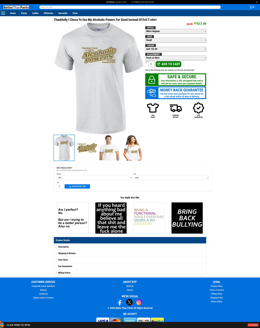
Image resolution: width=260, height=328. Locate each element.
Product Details (63, 240)
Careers (130, 290)
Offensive (48, 13)
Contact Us (43, 294)
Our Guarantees (65, 266)
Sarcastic (62, 13)
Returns (43, 290)
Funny (24, 13)
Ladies (35, 13)
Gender (58, 174)
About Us (130, 286)
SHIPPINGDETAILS (175, 116)
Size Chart (63, 259)
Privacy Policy (216, 286)
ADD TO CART (170, 64)
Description (63, 246)
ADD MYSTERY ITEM (79, 186)
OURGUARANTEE (198, 116)
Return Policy (216, 301)
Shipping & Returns (67, 253)
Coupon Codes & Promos (43, 297)
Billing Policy (64, 272)
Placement (153, 54)
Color (150, 45)
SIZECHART (153, 116)
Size (149, 36)
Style (150, 27)
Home (13, 13)
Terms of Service (217, 290)
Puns (75, 13)
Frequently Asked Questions (43, 286)
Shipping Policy (216, 297)
